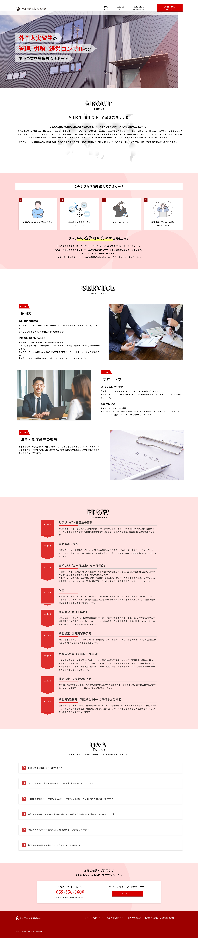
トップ (87, 917)
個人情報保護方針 (135, 917)
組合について (98, 917)
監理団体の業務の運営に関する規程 (159, 917)
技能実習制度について (116, 917)
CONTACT (128, 893)
